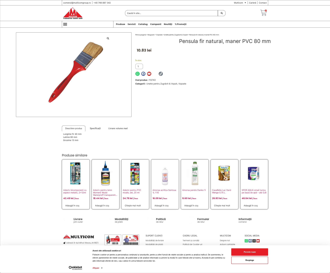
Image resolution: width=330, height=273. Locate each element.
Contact (263, 2)
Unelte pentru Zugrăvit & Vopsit (176, 35)
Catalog (143, 24)
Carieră (252, 2)
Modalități (121, 219)
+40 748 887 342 (102, 2)
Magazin (151, 35)
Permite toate (250, 252)
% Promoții (180, 24)
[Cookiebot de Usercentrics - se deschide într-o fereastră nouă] (75, 268)
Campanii (155, 24)
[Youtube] (149, 74)
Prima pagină (140, 35)
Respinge (249, 260)
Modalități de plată (154, 244)
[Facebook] (143, 74)
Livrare (78, 219)
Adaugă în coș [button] (72, 205)
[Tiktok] (161, 74)
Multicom (238, 2)
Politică (161, 219)
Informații (245, 219)
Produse (120, 24)
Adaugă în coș (153, 66)
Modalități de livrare (155, 240)
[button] (108, 38)
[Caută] (222, 13)
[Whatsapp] (137, 74)
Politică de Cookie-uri (192, 244)
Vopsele (159, 35)
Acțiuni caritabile (227, 244)
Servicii (132, 24)
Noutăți (168, 24)
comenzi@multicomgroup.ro (77, 2)
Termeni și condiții (191, 240)
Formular (203, 219)
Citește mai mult (133, 205)
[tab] (73, 128)
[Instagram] (155, 74)
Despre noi (225, 240)
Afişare (96, 268)
